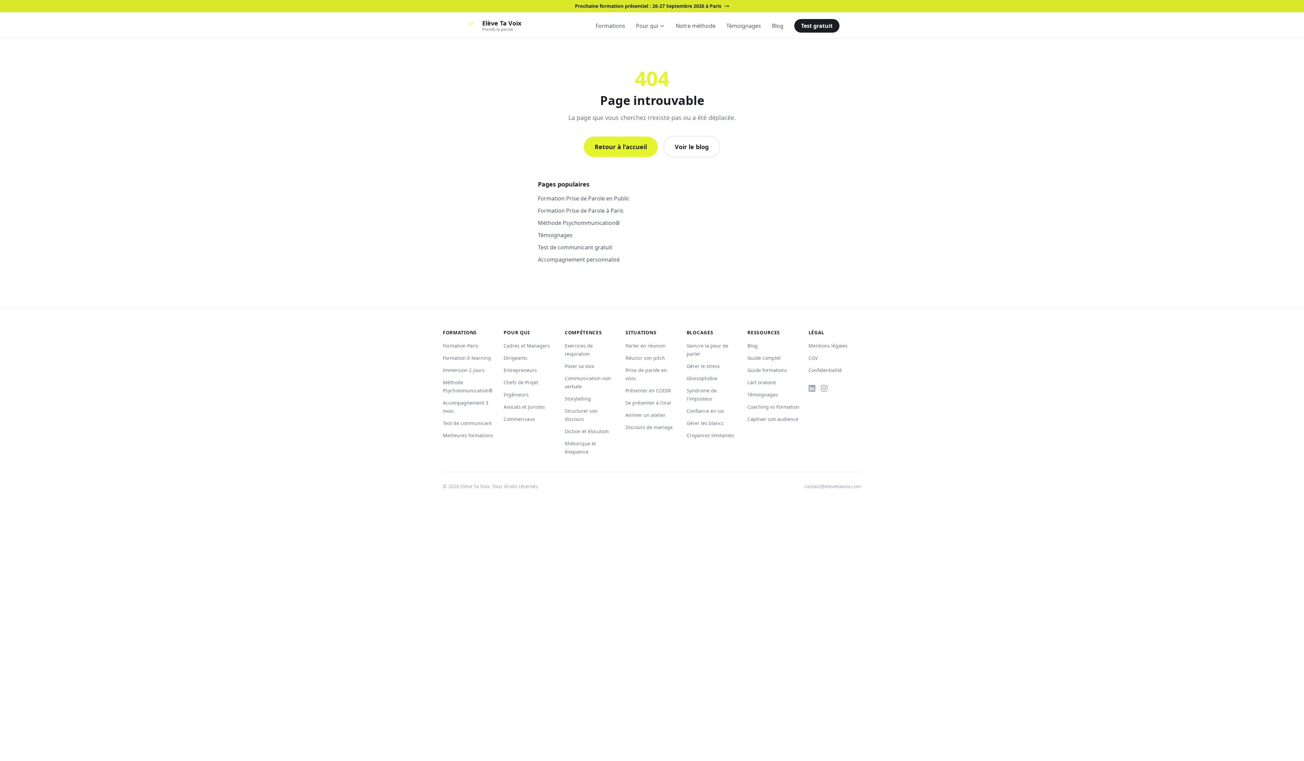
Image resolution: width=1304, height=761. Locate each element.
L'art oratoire (761, 382)
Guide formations (767, 370)
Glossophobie (702, 378)
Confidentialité (825, 370)
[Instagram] (824, 388)
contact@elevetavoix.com (832, 486)
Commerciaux (519, 419)
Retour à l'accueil (621, 147)
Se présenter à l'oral (648, 403)
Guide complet (764, 358)
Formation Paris (460, 345)
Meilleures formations (468, 435)
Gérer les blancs (705, 423)
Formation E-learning (467, 358)
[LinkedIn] (812, 388)
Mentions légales (828, 345)
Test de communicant (467, 423)
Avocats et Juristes (524, 407)
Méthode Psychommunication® (579, 223)
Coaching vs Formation (773, 407)
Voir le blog (692, 147)
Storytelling (578, 398)
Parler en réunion (646, 345)
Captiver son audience (772, 419)
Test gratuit (817, 26)
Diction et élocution (587, 431)
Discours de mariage (649, 427)
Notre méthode (696, 26)
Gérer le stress (703, 366)
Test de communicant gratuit (575, 247)
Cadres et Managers (527, 345)
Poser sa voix (579, 366)
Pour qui (647, 26)
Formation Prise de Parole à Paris (580, 210)
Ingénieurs (516, 394)
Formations (610, 26)
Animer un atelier (646, 415)
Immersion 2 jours (464, 370)
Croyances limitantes (710, 435)
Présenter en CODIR (648, 390)
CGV (813, 358)
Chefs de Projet (521, 382)
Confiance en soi (705, 411)
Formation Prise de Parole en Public (584, 198)
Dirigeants (515, 358)
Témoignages (743, 26)
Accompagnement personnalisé (579, 259)
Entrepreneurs (520, 370)
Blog (777, 26)
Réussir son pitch (645, 358)
